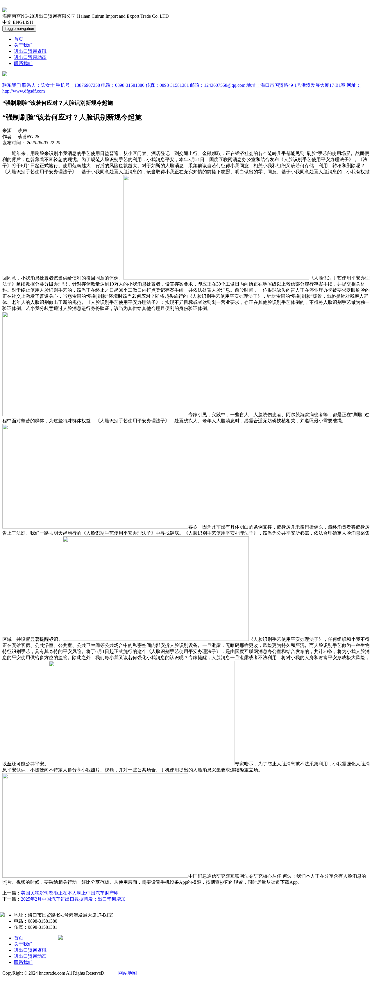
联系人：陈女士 (38, 85)
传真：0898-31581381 (167, 85)
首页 (18, 39)
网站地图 (127, 973)
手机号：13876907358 (78, 85)
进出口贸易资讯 (30, 51)
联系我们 (23, 63)
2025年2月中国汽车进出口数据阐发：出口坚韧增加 (73, 899)
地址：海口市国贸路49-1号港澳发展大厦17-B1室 (296, 85)
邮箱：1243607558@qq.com (217, 85)
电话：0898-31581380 (122, 85)
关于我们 (23, 45)
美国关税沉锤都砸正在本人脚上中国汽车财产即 (70, 892)
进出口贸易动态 (30, 57)
